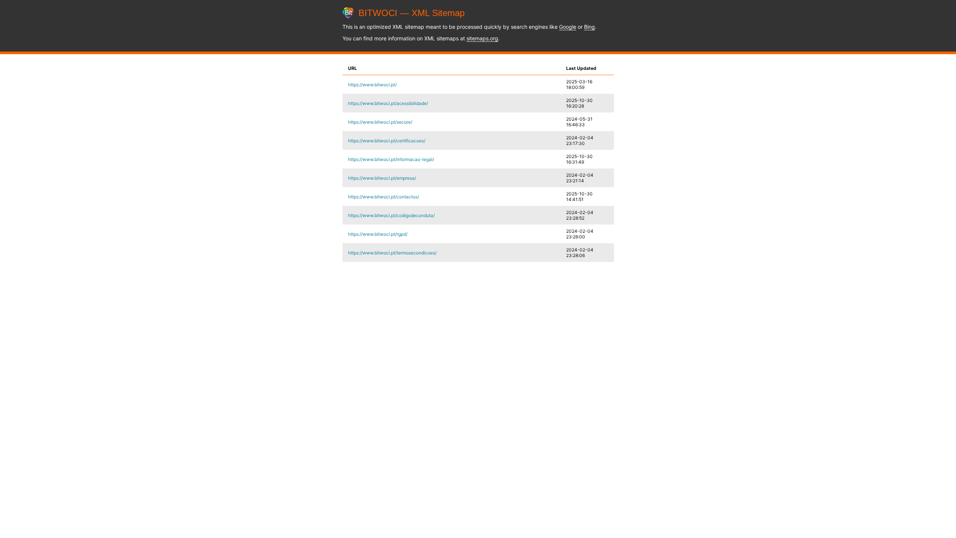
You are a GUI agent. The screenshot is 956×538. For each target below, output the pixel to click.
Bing (589, 27)
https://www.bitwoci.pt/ (372, 84)
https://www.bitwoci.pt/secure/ (380, 122)
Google (567, 27)
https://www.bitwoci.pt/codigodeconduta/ (391, 215)
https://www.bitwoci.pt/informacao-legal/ (391, 159)
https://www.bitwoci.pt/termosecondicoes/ (392, 253)
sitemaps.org (482, 38)
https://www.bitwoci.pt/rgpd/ (377, 234)
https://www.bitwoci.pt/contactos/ (383, 197)
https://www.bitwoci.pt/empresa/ (382, 178)
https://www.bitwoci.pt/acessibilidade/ (388, 103)
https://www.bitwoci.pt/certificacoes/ (386, 140)
